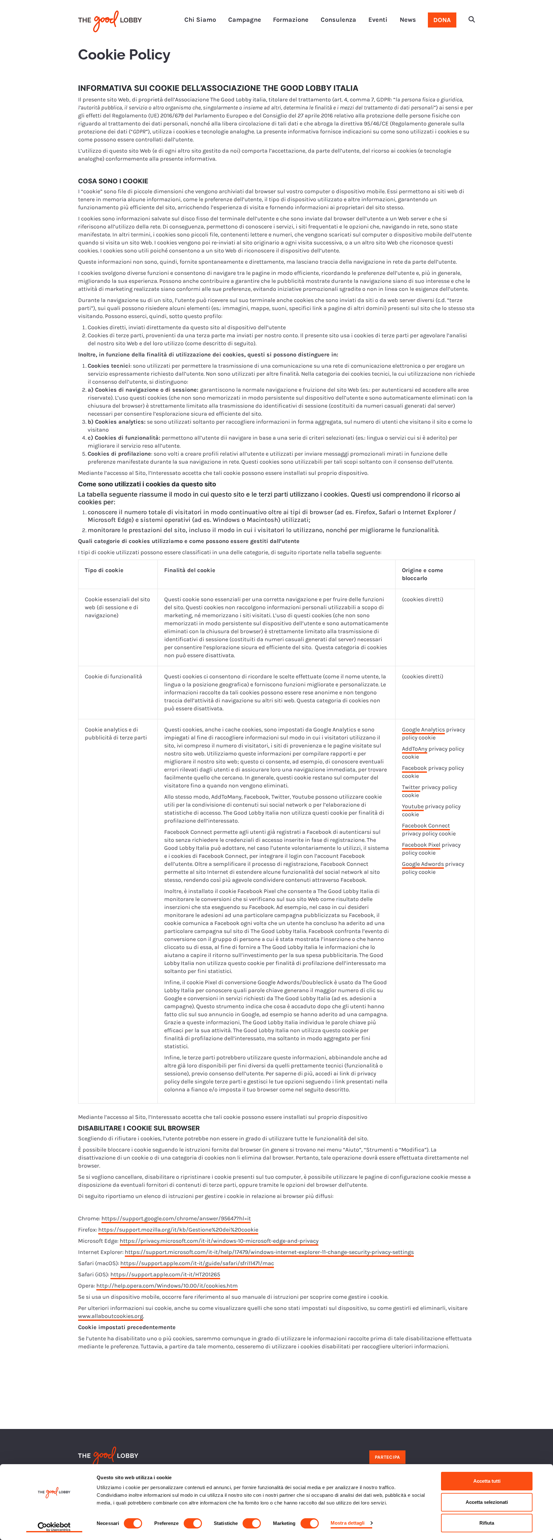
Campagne (244, 19)
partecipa (387, 1457)
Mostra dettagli (348, 1523)
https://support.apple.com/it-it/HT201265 (165, 1274)
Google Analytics (423, 729)
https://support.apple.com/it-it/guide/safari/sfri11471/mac (197, 1263)
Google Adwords (423, 863)
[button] (472, 20)
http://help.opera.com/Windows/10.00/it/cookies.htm (167, 1285)
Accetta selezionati (487, 1502)
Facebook (414, 767)
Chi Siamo (200, 19)
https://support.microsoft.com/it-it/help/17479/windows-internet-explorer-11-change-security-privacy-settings (269, 1252)
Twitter (411, 787)
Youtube (413, 806)
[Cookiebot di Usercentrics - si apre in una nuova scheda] (54, 1527)
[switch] (193, 1523)
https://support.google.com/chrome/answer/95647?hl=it (176, 1218)
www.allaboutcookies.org (110, 1316)
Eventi (378, 19)
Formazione (291, 19)
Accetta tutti (487, 1481)
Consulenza (338, 19)
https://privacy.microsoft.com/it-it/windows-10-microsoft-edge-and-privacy (219, 1240)
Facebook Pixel (421, 844)
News (408, 19)
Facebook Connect (426, 825)
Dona (442, 20)
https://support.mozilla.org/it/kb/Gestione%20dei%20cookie (178, 1229)
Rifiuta (486, 1523)
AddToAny (414, 748)
